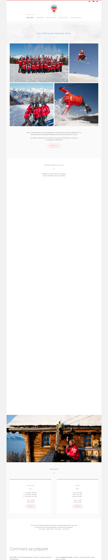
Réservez (52, 145)
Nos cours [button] (30, 17)
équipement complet (66, 557)
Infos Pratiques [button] (51, 17)
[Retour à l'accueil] (54, 8)
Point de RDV (13, 557)
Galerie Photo (63, 17)
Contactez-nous (76, 17)
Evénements (40, 17)
